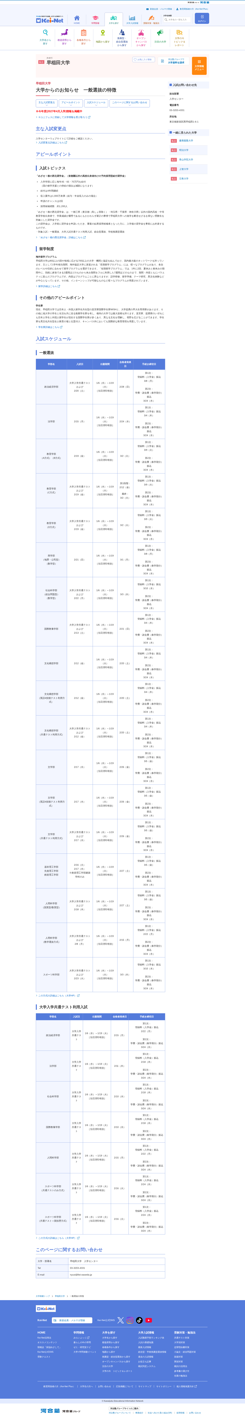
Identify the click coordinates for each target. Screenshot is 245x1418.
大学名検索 (167, 16)
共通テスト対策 (181, 1337)
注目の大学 (107, 1366)
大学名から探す (109, 1337)
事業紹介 (139, 1413)
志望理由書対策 (181, 1347)
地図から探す (108, 1352)
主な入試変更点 (46, 102)
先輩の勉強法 (180, 1375)
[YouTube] (148, 1322)
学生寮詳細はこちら (48, 327)
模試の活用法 (180, 1366)
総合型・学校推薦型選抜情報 (152, 1352)
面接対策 (178, 1356)
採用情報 (180, 1413)
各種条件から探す (111, 1347)
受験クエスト (44, 1356)
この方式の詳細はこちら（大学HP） (57, 995)
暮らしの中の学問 (82, 1342)
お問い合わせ (104, 1386)
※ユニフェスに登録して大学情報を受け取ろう (62, 117)
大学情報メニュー (199, 68)
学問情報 (79, 1332)
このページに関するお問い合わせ (129, 102)
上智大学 (183, 169)
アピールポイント (71, 102)
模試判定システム (147, 1366)
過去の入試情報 (145, 1356)
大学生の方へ (86, 1386)
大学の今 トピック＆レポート (117, 1371)
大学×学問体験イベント (85, 1352)
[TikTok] (139, 1322)
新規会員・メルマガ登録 (161, 9)
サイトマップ (144, 1386)
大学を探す (109, 1332)
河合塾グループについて (120, 1413)
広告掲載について (124, 1386)
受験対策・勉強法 (185, 1332)
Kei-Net (42, 1320)
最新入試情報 (144, 1347)
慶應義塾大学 (186, 140)
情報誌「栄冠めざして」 (49, 1347)
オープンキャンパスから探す (116, 1361)
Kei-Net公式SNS (106, 1320)
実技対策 (178, 1361)
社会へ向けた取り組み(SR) (160, 1413)
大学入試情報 (146, 1332)
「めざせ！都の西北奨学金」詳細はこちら (60, 237)
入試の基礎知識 (145, 1342)
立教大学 (183, 178)
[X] (120, 1322)
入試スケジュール (96, 102)
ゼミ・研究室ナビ (82, 1347)
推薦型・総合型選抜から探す (116, 1356)
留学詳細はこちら (47, 286)
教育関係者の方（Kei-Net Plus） (194, 9)
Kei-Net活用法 (44, 1337)
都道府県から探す (111, 1342)
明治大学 (183, 150)
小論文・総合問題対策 (185, 1352)
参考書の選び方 (181, 1371)
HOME (42, 1332)
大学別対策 (179, 1342)
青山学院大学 (186, 159)
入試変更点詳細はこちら (51, 142)
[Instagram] (130, 1322)
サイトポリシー (164, 1386)
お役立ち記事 (144, 1361)
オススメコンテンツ (47, 1342)
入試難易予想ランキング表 (151, 1337)
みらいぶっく (80, 1337)
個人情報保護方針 (185, 1386)
